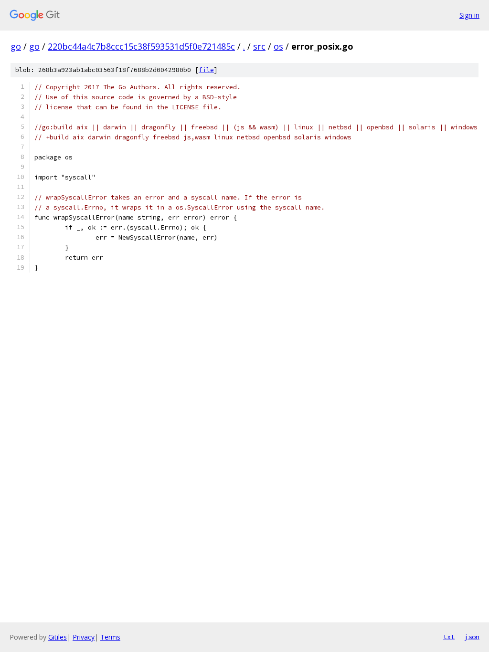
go (16, 46)
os (278, 46)
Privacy (84, 636)
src (259, 46)
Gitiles (57, 636)
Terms (110, 636)
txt (449, 636)
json (471, 636)
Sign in (469, 15)
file (206, 70)
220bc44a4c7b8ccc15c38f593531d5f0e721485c (141, 46)
